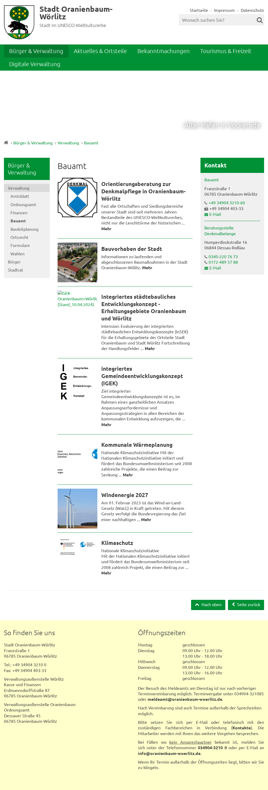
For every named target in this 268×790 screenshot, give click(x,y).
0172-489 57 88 (223, 261)
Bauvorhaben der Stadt (131, 248)
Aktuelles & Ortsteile (100, 50)
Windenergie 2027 (124, 494)
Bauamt (91, 142)
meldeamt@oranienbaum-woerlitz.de (185, 699)
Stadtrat (15, 269)
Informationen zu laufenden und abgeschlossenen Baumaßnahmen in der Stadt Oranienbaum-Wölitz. (144, 262)
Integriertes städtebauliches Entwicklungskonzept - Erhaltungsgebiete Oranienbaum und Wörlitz (143, 307)
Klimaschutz (117, 542)
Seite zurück (248, 604)
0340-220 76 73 (223, 256)
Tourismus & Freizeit (226, 50)
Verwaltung (68, 142)
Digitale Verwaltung (34, 63)
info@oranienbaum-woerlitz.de (169, 753)
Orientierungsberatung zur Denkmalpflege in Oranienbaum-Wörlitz (143, 191)
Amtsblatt (19, 196)
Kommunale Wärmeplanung (136, 444)
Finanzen (18, 212)
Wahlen (17, 253)
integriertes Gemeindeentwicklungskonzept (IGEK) (142, 375)
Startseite (199, 10)
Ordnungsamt (23, 204)
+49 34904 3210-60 (227, 202)
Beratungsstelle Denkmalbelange (220, 230)
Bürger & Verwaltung (36, 50)
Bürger (14, 261)
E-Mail (215, 214)
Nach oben (210, 604)
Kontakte (241, 727)
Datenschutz (252, 10)
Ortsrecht (19, 237)
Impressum (224, 10)
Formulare (20, 245)
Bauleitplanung (24, 229)
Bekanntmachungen (163, 50)
